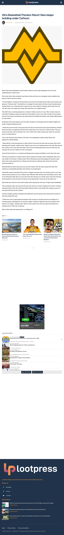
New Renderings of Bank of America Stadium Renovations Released (10, 236)
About (3, 528)
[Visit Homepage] (32, 2)
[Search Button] (61, 2)
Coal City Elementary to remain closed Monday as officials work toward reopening (30, 515)
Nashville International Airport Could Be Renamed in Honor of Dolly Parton (28, 509)
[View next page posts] (33, 248)
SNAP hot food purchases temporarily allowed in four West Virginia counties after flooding (31, 503)
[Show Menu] (3, 2)
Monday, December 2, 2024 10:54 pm (24, 22)
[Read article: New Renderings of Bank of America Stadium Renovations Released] (11, 226)
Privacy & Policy (12, 528)
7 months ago (47, 241)
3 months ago (27, 238)
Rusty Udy (9, 22)
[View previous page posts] (30, 248)
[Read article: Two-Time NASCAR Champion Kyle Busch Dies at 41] (32, 226)
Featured (5, 231)
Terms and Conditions (23, 528)
